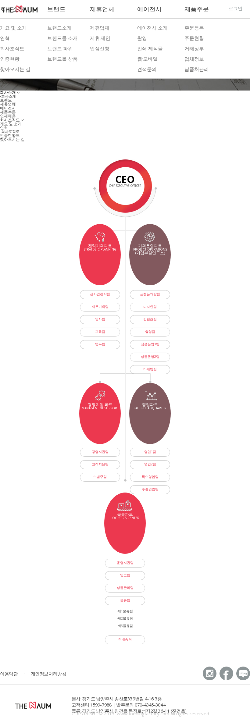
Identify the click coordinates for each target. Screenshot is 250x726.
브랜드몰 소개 (62, 38)
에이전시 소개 (152, 27)
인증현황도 (10, 135)
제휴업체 (102, 9)
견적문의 (147, 69)
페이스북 (226, 673)
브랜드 (56, 9)
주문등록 (194, 27)
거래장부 (194, 48)
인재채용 (8, 116)
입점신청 (99, 48)
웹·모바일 (147, 58)
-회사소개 (8, 96)
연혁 (5, 38)
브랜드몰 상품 (62, 58)
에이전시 (149, 9)
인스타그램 (209, 673)
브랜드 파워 (60, 48)
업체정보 (194, 58)
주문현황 (194, 38)
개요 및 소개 (13, 27)
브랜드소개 (59, 27)
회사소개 (12, 9)
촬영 (142, 38)
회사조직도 (12, 48)
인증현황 (10, 58)
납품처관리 (196, 69)
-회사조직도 (10, 131)
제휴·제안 (100, 38)
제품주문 (196, 9)
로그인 (235, 8)
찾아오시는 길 (15, 69)
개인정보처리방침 (48, 674)
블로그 (243, 673)
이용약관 (9, 674)
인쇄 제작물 (150, 48)
